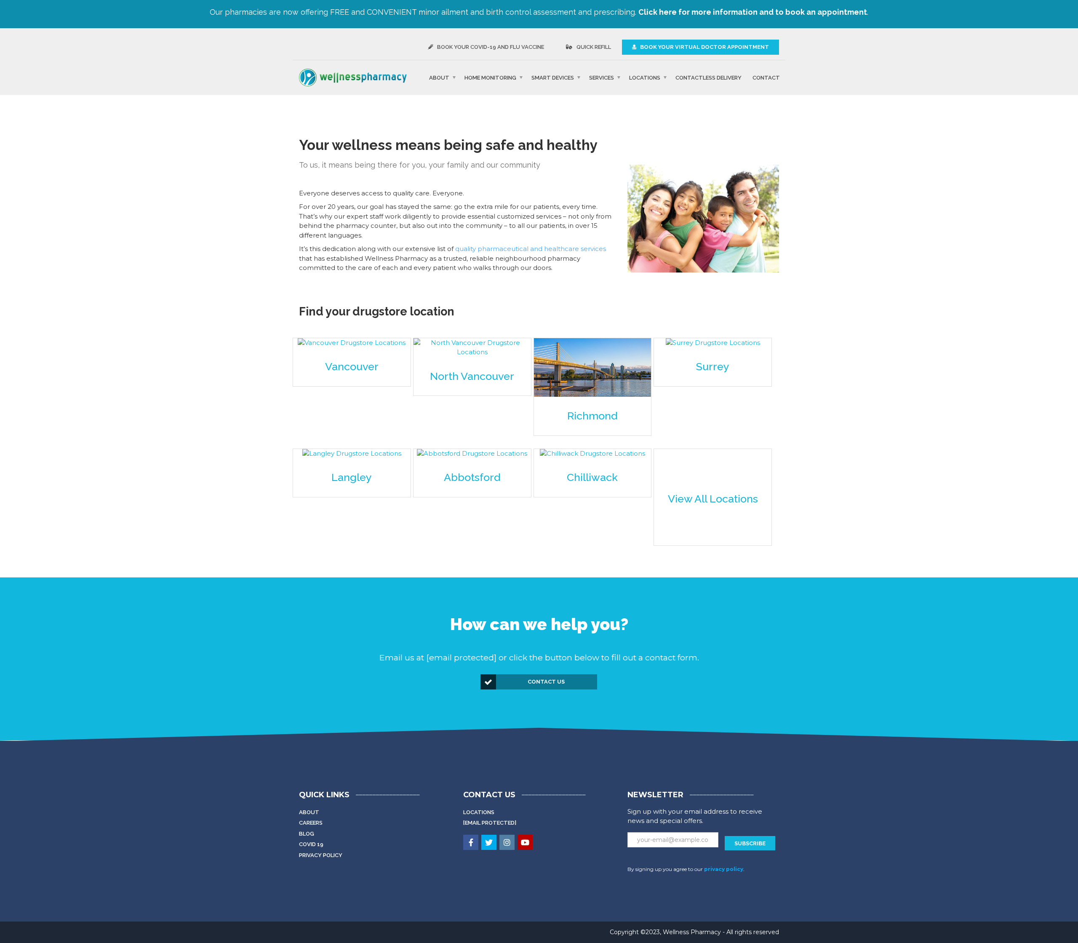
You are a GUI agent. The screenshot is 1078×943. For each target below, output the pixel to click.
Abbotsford (472, 477)
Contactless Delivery (708, 77)
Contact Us (546, 682)
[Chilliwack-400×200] (592, 454)
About (439, 77)
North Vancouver (472, 376)
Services (601, 77)
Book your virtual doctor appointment (704, 47)
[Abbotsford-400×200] (472, 454)
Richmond (592, 415)
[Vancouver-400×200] (352, 343)
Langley (351, 477)
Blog (306, 834)
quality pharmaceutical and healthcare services (530, 249)
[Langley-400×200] (351, 454)
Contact (766, 77)
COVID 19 (311, 844)
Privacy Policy (320, 855)
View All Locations (713, 498)
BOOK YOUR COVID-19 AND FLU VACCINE (490, 47)
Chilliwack (592, 477)
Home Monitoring (490, 77)
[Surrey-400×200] (713, 343)
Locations (644, 77)
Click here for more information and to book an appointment (752, 12)
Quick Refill (593, 47)
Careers (311, 823)
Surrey (712, 366)
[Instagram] (507, 843)
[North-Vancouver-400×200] (472, 347)
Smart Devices (552, 77)
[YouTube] (526, 843)
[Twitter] (489, 843)
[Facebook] (471, 843)
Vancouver (352, 366)
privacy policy (723, 869)
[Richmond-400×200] (592, 367)
